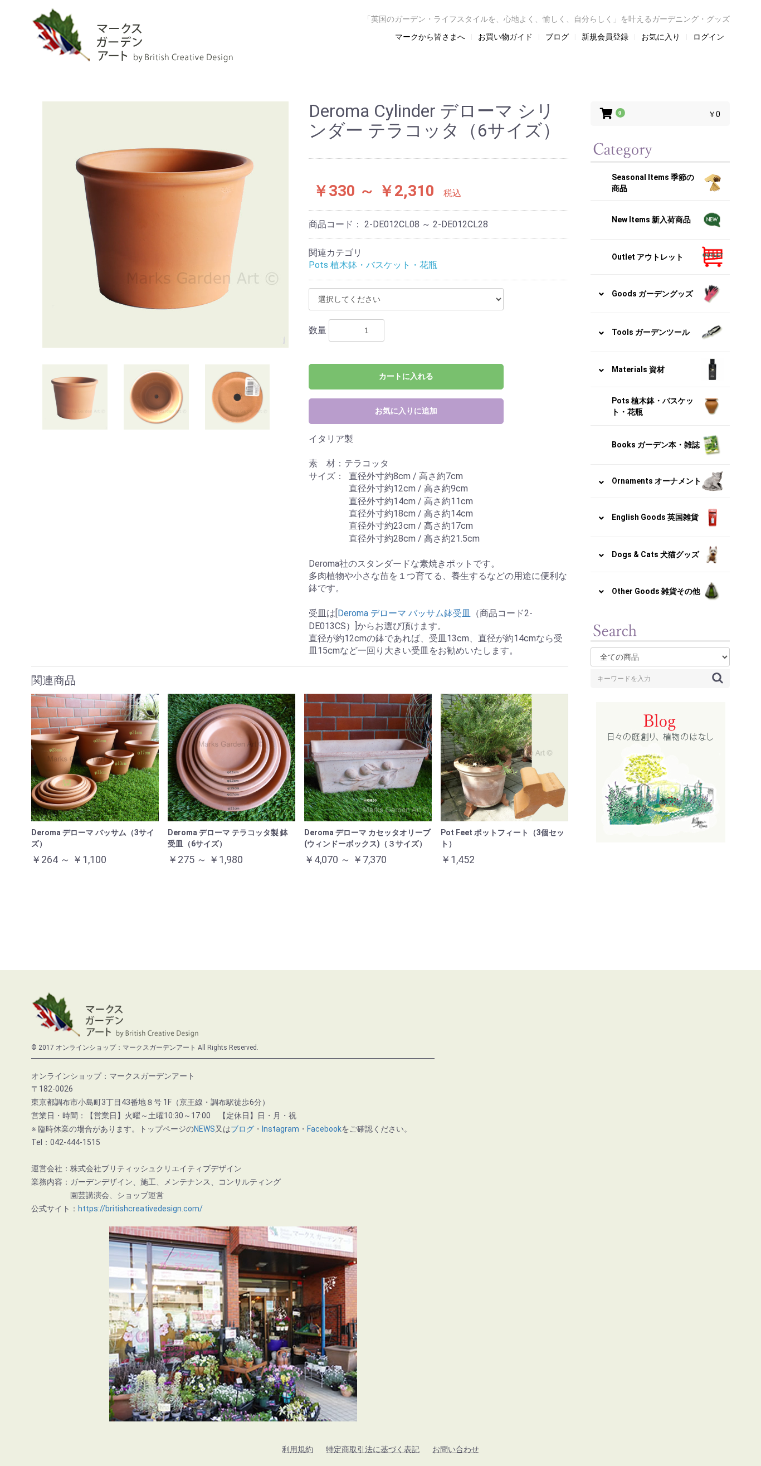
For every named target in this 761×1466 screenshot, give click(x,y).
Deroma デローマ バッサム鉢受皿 (404, 613)
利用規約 (297, 1449)
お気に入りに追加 (406, 410)
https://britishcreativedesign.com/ (140, 1208)
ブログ (242, 1128)
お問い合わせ (455, 1449)
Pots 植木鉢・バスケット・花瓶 (373, 265)
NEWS (204, 1128)
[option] (165, 224)
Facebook (324, 1128)
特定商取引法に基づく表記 (372, 1449)
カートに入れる (406, 376)
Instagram (280, 1128)
